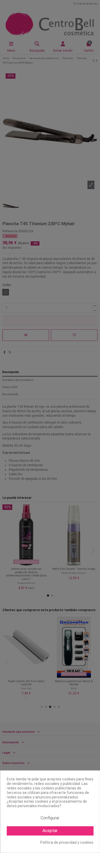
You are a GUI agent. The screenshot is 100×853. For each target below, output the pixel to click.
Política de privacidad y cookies (66, 842)
